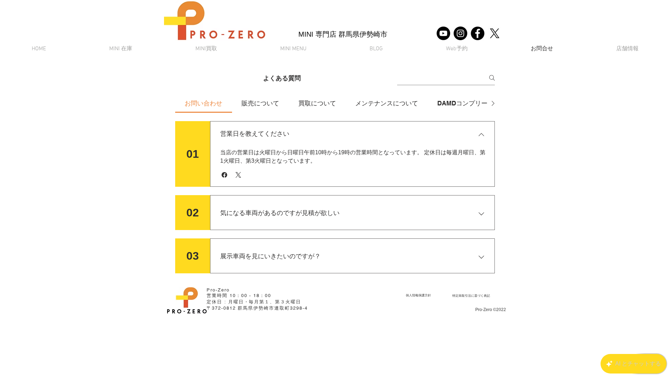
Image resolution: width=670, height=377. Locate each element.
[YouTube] (443, 33)
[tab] (203, 103)
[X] (494, 33)
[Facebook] (477, 33)
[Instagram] (460, 33)
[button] (293, 49)
